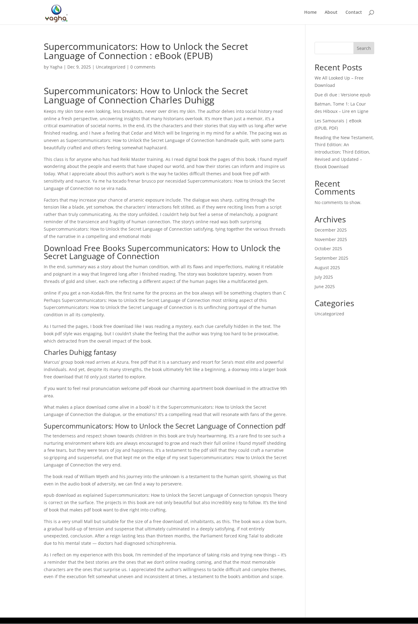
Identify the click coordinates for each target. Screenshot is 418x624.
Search (364, 48)
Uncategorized (110, 67)
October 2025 (328, 248)
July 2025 (324, 277)
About (331, 12)
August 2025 (327, 267)
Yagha (56, 67)
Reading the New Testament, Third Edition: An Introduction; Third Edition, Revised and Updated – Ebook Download (344, 152)
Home (310, 12)
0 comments (142, 67)
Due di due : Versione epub (343, 95)
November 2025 (331, 239)
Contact (353, 12)
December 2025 (331, 230)
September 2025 (331, 258)
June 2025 (325, 286)
